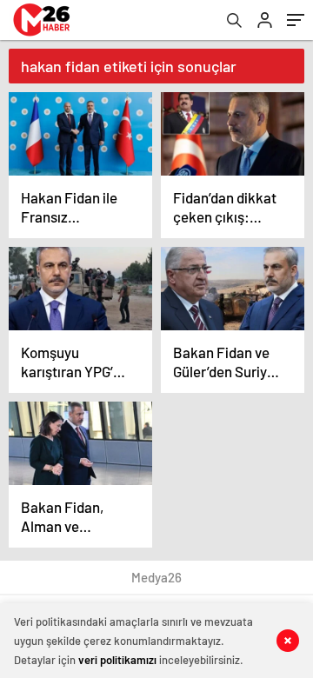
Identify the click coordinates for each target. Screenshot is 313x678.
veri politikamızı (117, 660)
